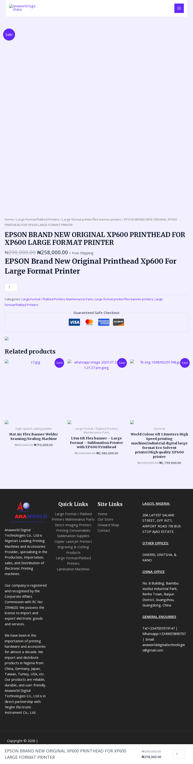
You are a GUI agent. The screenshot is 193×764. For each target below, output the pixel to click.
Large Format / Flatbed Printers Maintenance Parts (57, 299)
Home (9, 219)
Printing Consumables (73, 530)
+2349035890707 (99, 20)
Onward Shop (108, 524)
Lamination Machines (73, 569)
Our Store (105, 519)
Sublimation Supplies (73, 535)
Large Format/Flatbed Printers (38, 219)
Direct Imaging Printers (73, 524)
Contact (104, 530)
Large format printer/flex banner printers (92, 219)
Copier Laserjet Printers (73, 541)
